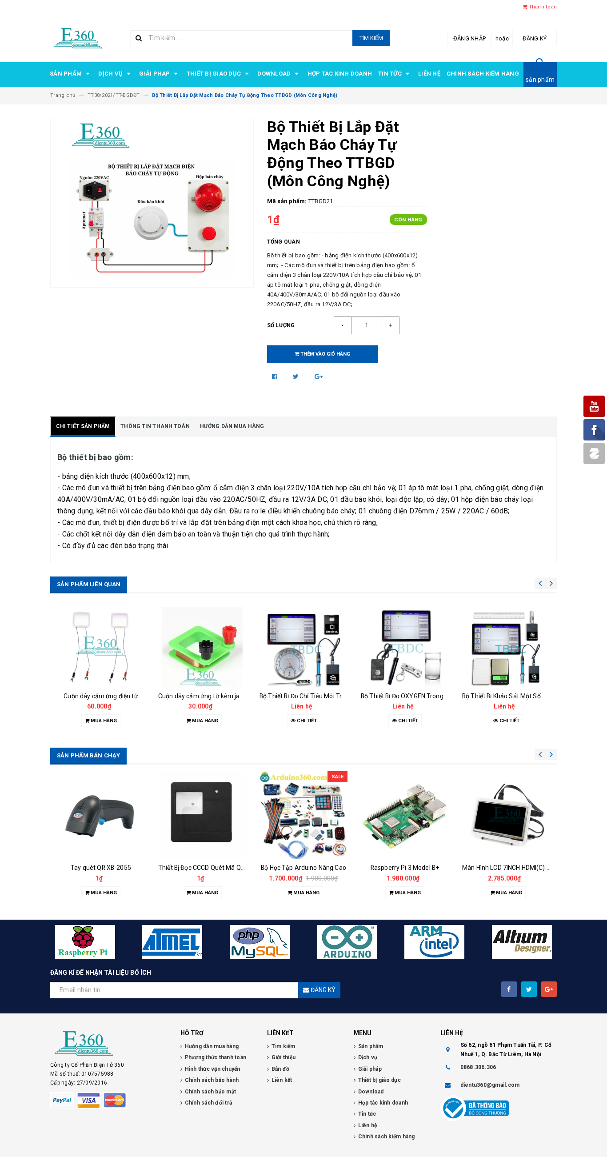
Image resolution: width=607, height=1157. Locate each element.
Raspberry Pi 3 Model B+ (405, 867)
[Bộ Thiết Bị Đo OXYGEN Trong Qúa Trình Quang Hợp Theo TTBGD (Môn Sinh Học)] (405, 647)
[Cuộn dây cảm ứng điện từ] (101, 647)
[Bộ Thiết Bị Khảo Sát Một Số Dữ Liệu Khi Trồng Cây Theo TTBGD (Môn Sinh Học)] (506, 647)
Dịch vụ (111, 73)
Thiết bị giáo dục (215, 73)
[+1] (318, 376)
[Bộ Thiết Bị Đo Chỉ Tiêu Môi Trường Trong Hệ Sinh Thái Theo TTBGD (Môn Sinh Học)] (303, 647)
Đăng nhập (469, 38)
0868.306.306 (478, 1067)
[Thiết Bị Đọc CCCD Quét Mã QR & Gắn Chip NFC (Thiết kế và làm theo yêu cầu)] (202, 815)
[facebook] (509, 989)
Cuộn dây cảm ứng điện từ (101, 696)
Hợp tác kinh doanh (339, 73)
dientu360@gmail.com (490, 1085)
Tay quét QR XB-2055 (101, 867)
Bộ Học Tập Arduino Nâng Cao (303, 867)
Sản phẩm (66, 73)
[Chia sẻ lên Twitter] (296, 376)
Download (274, 73)
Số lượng (281, 325)
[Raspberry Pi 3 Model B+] (405, 815)
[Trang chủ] (78, 37)
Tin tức (390, 73)
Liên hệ (429, 73)
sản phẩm (540, 79)
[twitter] (529, 989)
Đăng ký (535, 38)
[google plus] (549, 989)
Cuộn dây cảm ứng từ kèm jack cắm (209, 696)
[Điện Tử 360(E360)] (108, 1044)
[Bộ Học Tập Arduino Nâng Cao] (303, 815)
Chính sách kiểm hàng (483, 73)
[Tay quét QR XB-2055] (101, 815)
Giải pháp (155, 73)
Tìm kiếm (371, 38)
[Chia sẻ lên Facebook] (275, 376)
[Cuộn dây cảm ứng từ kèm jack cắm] (202, 647)
